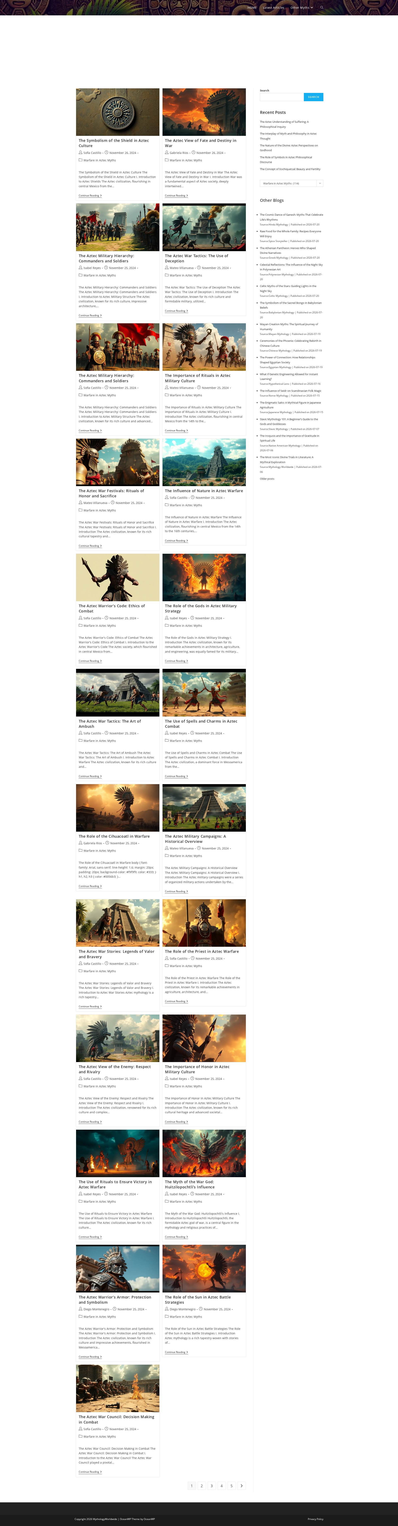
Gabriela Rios (179, 153)
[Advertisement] (199, 47)
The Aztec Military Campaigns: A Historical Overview (195, 839)
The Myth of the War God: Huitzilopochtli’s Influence (190, 1184)
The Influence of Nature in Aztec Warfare (204, 490)
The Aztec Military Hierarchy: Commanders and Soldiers (106, 258)
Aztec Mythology (93, 7)
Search (264, 90)
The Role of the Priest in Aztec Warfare (202, 951)
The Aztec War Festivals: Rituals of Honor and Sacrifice (111, 493)
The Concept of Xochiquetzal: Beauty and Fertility (290, 169)
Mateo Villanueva (182, 268)
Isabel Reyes (92, 268)
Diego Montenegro (96, 1309)
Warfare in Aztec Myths (100, 160)
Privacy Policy (315, 1519)
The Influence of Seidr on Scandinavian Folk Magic (290, 391)
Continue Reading (90, 196)
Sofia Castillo (92, 153)
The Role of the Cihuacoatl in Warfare (114, 836)
